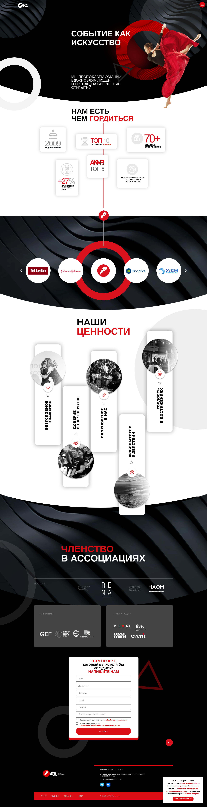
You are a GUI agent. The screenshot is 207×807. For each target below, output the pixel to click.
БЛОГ (81, 796)
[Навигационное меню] (202, 5)
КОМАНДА (68, 796)
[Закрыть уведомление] (201, 779)
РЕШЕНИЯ (55, 796)
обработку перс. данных (116, 720)
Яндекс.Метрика (192, 794)
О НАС (44, 796)
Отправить (103, 731)
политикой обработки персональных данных (100, 725)
